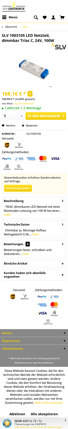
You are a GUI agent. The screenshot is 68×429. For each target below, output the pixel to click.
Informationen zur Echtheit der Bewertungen (38, 427)
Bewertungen (13, 244)
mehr (7, 215)
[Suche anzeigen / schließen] (35, 17)
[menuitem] (9, 17)
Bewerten (31, 125)
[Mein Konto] (53, 17)
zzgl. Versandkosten (24, 103)
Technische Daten (17, 224)
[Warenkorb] (62, 17)
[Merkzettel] (44, 17)
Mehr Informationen (49, 403)
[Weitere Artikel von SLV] (59, 46)
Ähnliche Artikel (15, 263)
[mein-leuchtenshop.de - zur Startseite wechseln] (14, 7)
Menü (13, 17)
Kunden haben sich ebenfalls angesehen (25, 275)
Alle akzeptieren (44, 414)
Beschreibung (14, 201)
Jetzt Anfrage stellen (18, 188)
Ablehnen (17, 414)
